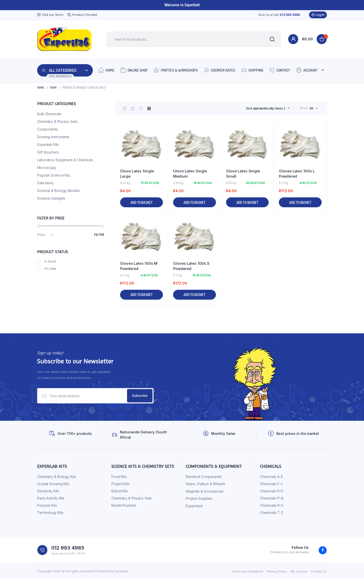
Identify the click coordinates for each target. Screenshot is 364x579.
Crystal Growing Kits (53, 484)
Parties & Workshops (179, 70)
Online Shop (138, 70)
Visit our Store (52, 15)
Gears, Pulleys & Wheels (205, 484)
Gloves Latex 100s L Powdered (297, 174)
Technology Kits (50, 512)
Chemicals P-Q (272, 498)
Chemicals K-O (271, 491)
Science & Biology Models (58, 190)
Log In (320, 15)
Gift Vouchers (48, 152)
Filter (99, 235)
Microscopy (46, 167)
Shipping (255, 70)
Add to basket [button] (141, 202)
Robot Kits (119, 491)
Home (109, 70)
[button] (161, 140)
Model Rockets (123, 505)
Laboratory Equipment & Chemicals (65, 160)
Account (310, 70)
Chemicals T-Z (271, 512)
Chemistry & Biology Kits (56, 476)
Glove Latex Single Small (243, 174)
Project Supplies (199, 498)
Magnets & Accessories (205, 491)
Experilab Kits (48, 144)
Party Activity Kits (50, 498)
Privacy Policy (277, 571)
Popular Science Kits (53, 175)
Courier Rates (223, 70)
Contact (283, 70)
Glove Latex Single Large (137, 174)
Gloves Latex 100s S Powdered (191, 266)
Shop (53, 87)
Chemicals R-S (271, 505)
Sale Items (45, 183)
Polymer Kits (47, 505)
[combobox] (267, 108)
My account (299, 571)
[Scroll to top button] (353, 568)
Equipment (194, 506)
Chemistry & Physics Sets (57, 121)
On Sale (50, 268)
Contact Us (319, 571)
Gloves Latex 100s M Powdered (138, 266)
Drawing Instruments (53, 137)
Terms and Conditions (247, 571)
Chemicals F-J (271, 484)
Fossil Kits (119, 476)
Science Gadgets (51, 198)
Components (47, 129)
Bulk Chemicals (49, 114)
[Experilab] (64, 39)
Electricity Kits (48, 491)
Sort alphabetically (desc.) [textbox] (265, 108)
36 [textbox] (311, 108)
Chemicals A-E (271, 476)
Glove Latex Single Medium (190, 174)
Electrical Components (204, 476)
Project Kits (120, 484)
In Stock (50, 261)
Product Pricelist (84, 15)
